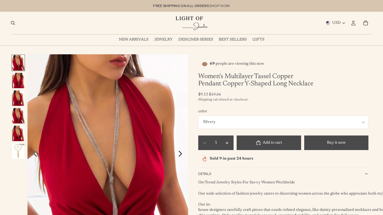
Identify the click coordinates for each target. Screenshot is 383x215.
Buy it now (336, 143)
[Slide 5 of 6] (18, 133)
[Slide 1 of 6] (18, 63)
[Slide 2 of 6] (18, 80)
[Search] (13, 23)
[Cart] (365, 23)
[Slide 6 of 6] (18, 151)
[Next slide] (182, 155)
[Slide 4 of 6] (18, 115)
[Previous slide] (33, 155)
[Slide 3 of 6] (18, 98)
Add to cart (272, 143)
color (202, 111)
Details (204, 174)
